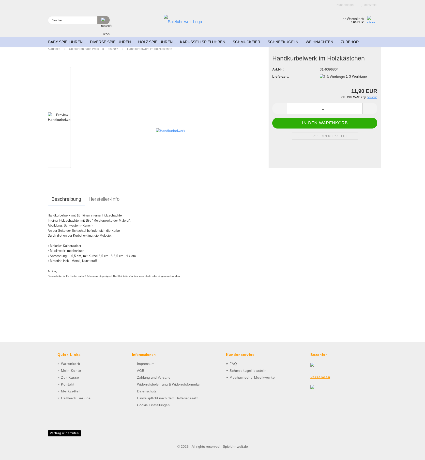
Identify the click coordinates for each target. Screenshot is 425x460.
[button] (279, 108)
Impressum (145, 364)
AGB (140, 371)
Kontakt (68, 384)
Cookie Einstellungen (153, 405)
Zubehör (350, 42)
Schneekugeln (283, 42)
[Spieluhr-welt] (183, 23)
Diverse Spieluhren (110, 42)
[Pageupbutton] (411, 452)
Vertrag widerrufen (64, 433)
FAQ (233, 364)
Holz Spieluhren (155, 42)
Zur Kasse (70, 377)
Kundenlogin (344, 5)
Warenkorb (70, 364)
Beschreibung (66, 199)
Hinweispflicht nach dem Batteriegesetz (167, 398)
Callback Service (76, 398)
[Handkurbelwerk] (170, 128)
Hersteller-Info (104, 199)
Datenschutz (146, 391)
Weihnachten (319, 42)
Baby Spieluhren (65, 42)
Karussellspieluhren (202, 42)
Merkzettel (369, 5)
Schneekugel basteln (248, 371)
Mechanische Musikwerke (252, 377)
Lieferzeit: (280, 76)
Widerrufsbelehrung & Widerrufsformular (168, 384)
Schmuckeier (246, 42)
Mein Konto (71, 371)
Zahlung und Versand (153, 377)
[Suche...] (103, 20)
